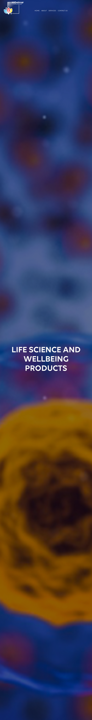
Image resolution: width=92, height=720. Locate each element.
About (44, 11)
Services (52, 11)
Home (37, 11)
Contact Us (63, 11)
